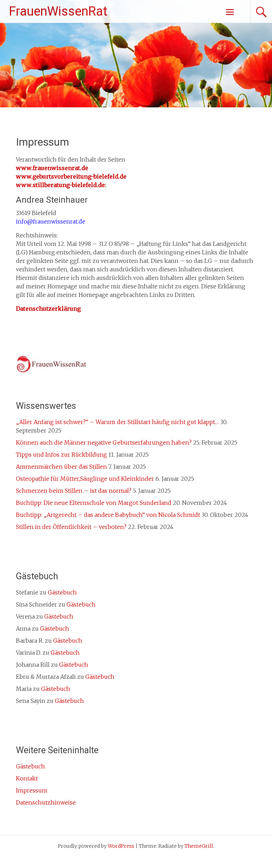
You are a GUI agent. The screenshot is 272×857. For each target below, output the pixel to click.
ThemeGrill (199, 846)
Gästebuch (62, 592)
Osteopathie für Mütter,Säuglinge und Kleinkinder (85, 478)
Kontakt (27, 778)
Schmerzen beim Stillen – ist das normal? (73, 490)
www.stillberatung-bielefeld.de (60, 184)
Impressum (31, 790)
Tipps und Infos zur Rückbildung (61, 454)
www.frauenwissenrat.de (52, 167)
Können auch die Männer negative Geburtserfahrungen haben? (104, 442)
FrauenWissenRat (58, 11)
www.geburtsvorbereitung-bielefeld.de (71, 176)
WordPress (121, 846)
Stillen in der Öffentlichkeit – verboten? (71, 526)
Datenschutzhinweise (46, 802)
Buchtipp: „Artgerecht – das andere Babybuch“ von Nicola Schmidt (108, 514)
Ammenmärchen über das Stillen (61, 466)
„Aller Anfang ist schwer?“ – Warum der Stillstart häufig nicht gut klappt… (117, 421)
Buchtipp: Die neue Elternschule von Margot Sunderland (93, 502)
